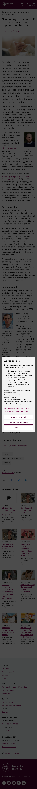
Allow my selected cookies (18, 422)
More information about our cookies (16, 408)
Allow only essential (18, 417)
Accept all (18, 428)
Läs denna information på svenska (16, 411)
